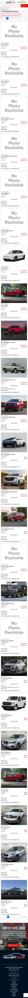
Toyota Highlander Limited (7, 529)
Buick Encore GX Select (6, 678)
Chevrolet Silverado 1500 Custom (9, 156)
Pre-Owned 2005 (5, 378)
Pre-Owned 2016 (5, 825)
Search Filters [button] (4, 8)
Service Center (14, 989)
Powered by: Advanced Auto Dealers (14, 967)
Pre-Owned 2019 (5, 527)
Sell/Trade (14, 986)
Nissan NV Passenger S (6, 715)
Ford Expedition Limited (7, 230)
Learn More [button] (14, 945)
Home (14, 981)
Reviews (14, 994)
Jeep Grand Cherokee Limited (8, 379)
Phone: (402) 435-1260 (14, 979)
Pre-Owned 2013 (5, 900)
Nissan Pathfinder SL (6, 752)
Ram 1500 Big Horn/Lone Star (8, 342)
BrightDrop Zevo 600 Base (7, 566)
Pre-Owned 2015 (5, 229)
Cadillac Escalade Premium (7, 603)
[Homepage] (10, 2)
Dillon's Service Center (14, 975)
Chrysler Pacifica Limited (7, 864)
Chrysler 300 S (4, 305)
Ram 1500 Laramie (5, 827)
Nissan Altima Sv (5, 44)
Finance (14, 987)
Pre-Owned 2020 (5, 751)
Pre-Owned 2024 (5, 453)
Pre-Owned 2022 (5, 341)
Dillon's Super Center (14, 968)
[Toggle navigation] (2, 2)
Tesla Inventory (14, 984)
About (14, 992)
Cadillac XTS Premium (6, 901)
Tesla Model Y (4, 268)
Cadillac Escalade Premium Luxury (9, 491)
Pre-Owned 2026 (5, 42)
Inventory (14, 983)
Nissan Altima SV (5, 81)
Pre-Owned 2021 (5, 154)
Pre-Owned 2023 (5, 117)
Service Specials (14, 991)
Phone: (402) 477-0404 (14, 973)
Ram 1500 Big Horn (5, 193)
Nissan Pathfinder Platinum (7, 118)
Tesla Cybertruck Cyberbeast (8, 454)
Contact (14, 995)
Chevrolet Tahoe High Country (8, 417)
